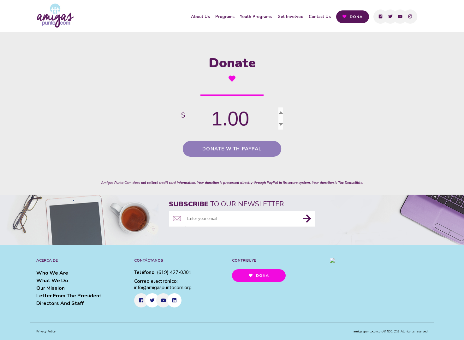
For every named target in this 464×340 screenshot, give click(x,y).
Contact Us (320, 17)
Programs (225, 17)
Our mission (50, 288)
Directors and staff (60, 303)
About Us (200, 17)
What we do (52, 280)
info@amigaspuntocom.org (163, 287)
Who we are (52, 273)
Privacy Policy (46, 331)
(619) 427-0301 (174, 272)
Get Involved (290, 17)
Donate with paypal (232, 149)
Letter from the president (68, 295)
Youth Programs (256, 17)
